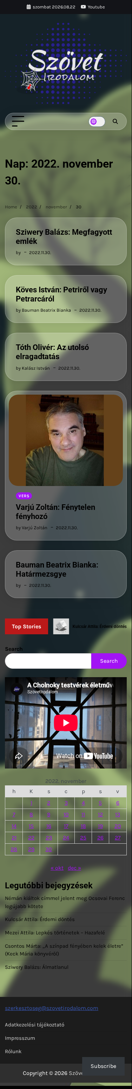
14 (14, 826)
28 (14, 849)
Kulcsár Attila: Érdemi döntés (40, 919)
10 (66, 814)
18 (83, 826)
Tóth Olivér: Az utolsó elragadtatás (52, 352)
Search (14, 649)
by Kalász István (33, 368)
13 (117, 814)
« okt (57, 867)
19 (100, 826)
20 (117, 826)
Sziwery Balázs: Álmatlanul (36, 967)
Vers (24, 495)
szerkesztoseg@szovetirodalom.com (51, 1008)
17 (66, 826)
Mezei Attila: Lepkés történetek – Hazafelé (55, 932)
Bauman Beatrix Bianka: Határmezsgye (57, 569)
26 (100, 837)
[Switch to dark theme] (96, 121)
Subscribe (103, 1066)
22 (31, 837)
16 (48, 826)
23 (49, 837)
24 (66, 837)
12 (100, 814)
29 (31, 849)
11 (83, 814)
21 (14, 837)
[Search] (115, 121)
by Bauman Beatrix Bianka (43, 310)
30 (48, 849)
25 (83, 837)
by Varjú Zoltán (31, 527)
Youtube (96, 6)
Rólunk (13, 1051)
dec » (74, 867)
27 (118, 837)
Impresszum (20, 1038)
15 (31, 826)
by (18, 252)
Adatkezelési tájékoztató (34, 1025)
